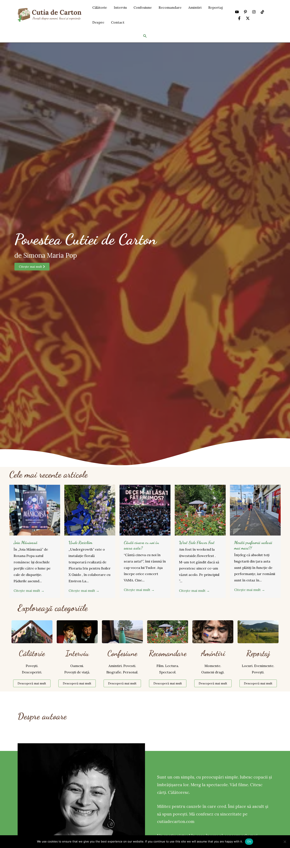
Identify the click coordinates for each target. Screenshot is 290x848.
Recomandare (170, 7)
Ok (249, 841)
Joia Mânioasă (25, 542)
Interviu (120, 7)
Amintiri (194, 7)
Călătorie (99, 7)
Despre (98, 22)
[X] (248, 18)
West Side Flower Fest (196, 542)
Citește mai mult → (29, 590)
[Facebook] (239, 18)
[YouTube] (237, 12)
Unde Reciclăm (80, 542)
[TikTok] (262, 12)
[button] (145, 36)
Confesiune (143, 7)
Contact (117, 22)
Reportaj (215, 7)
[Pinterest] (245, 12)
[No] (285, 842)
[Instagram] (254, 12)
